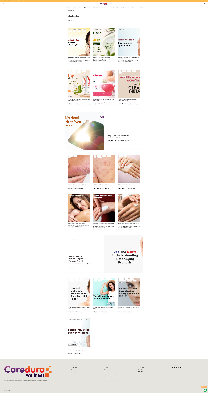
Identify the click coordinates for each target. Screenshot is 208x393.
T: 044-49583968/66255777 (110, 375)
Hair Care (112, 7)
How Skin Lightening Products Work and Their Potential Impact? (79, 308)
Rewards (141, 7)
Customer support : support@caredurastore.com (113, 373)
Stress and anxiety (96, 7)
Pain (137, 7)
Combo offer (67, 7)
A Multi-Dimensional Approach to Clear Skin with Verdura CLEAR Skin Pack (127, 100)
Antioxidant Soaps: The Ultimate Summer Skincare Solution (103, 308)
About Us (106, 367)
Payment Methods (7, 390)
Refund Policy (141, 371)
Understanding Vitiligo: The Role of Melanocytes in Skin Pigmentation (128, 58)
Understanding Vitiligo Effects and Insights (76, 223)
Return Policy (140, 369)
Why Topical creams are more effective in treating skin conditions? (128, 224)
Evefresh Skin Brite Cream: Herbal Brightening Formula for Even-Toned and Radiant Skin (79, 100)
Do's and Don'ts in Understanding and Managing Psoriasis (76, 258)
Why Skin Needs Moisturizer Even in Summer (118, 137)
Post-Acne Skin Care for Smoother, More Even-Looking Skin (79, 58)
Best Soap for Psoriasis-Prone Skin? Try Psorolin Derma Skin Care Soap (103, 100)
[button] (3, 3)
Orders (72, 375)
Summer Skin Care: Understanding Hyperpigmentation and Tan (128, 308)
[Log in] (200, 3)
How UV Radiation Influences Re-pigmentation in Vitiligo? (77, 348)
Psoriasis (79, 7)
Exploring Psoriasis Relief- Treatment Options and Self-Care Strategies (103, 224)
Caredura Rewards (74, 373)
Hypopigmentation (87, 7)
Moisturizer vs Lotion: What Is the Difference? (102, 57)
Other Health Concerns (120, 7)
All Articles (70, 20)
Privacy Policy (141, 367)
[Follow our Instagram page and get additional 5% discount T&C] (104, 0)
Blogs (105, 369)
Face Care (74, 7)
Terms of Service (74, 367)
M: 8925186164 (107, 378)
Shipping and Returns (75, 371)
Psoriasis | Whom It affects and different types (77, 184)
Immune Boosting (130, 7)
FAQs (72, 369)
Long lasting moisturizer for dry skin (125, 184)
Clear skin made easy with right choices (100, 184)
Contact (106, 371)
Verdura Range (105, 7)
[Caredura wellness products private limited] (104, 4)
